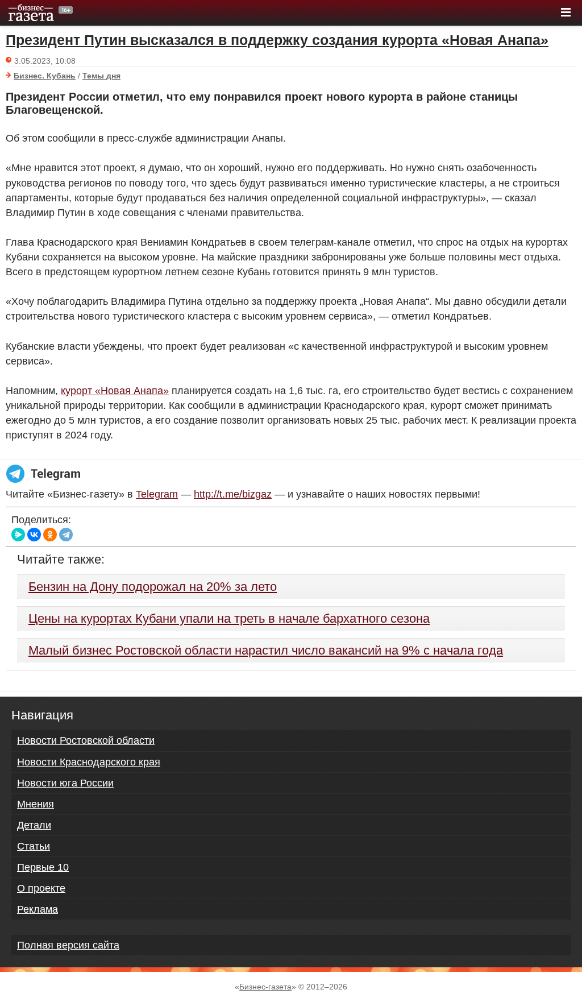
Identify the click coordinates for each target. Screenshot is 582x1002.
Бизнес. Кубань (45, 75)
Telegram (157, 494)
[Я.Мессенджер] (18, 534)
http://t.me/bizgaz (233, 494)
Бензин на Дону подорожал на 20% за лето (152, 586)
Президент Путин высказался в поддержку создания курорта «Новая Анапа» (277, 40)
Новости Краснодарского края (88, 762)
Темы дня (101, 75)
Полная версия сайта (68, 945)
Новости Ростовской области (86, 740)
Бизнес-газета (265, 986)
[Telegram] (66, 534)
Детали (34, 825)
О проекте (41, 888)
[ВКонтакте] (34, 534)
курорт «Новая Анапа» (115, 390)
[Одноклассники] (50, 534)
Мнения (35, 804)
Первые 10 (43, 867)
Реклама (37, 909)
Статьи (33, 846)
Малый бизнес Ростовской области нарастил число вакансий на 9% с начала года (265, 650)
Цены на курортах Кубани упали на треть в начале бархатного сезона (229, 618)
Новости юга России (65, 783)
